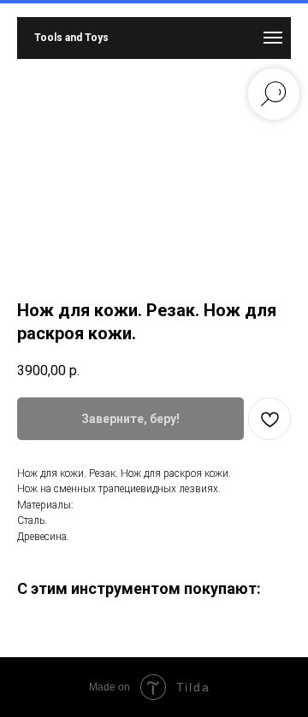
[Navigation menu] (273, 38)
